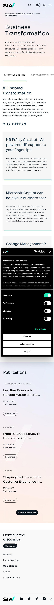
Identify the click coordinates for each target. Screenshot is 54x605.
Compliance (10, 566)
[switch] (47, 303)
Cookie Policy (11, 577)
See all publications (27, 513)
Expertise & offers (14, 75)
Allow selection (27, 344)
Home (7, 14)
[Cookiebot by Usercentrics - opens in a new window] (34, 251)
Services (28, 14)
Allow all (27, 337)
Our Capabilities (17, 14)
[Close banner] (50, 252)
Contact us (10, 546)
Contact (8, 554)
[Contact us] (27, 5)
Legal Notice (11, 560)
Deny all (27, 351)
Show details (40, 329)
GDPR (6, 571)
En (38, 5)
